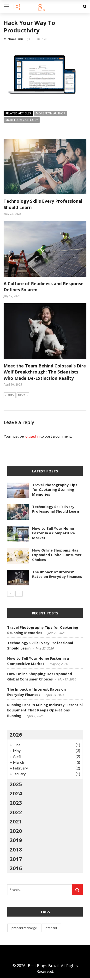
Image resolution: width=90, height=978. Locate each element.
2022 (16, 812)
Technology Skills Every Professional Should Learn (55, 509)
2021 (16, 821)
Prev (10, 395)
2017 (16, 858)
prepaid (51, 928)
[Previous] (10, 594)
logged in (32, 436)
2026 (16, 734)
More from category (22, 120)
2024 (16, 793)
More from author (50, 113)
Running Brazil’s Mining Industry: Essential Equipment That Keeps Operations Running (45, 710)
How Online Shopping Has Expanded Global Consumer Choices (57, 555)
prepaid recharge (24, 928)
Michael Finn (13, 39)
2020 (16, 830)
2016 (16, 868)
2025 (16, 784)
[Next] (19, 594)
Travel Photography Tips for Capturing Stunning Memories (54, 489)
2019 (16, 840)
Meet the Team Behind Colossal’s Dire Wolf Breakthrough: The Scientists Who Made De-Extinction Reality (45, 372)
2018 (16, 849)
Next (21, 395)
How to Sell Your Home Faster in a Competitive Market (53, 533)
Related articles (18, 113)
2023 (16, 802)
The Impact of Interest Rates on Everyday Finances (57, 574)
